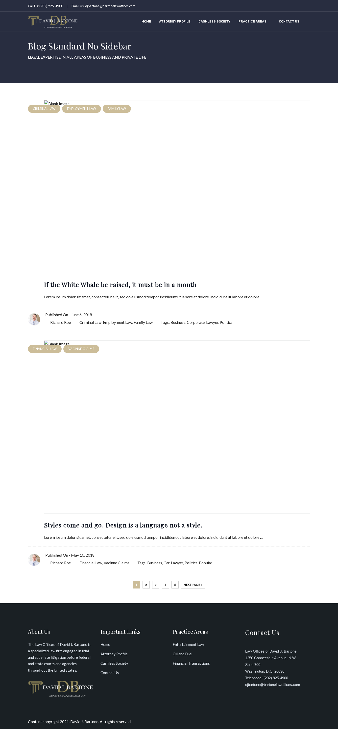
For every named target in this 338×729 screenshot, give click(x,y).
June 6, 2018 (81, 314)
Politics (226, 322)
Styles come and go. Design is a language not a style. (123, 525)
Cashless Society (214, 21)
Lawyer (212, 322)
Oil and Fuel (182, 654)
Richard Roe (60, 322)
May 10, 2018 (83, 555)
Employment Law (117, 322)
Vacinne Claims (116, 562)
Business (177, 322)
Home (146, 21)
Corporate (196, 322)
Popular (205, 562)
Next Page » (193, 584)
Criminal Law (90, 322)
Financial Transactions (191, 663)
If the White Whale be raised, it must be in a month (120, 284)
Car (166, 562)
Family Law (143, 322)
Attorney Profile (174, 21)
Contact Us (289, 21)
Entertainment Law (188, 644)
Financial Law (90, 562)
